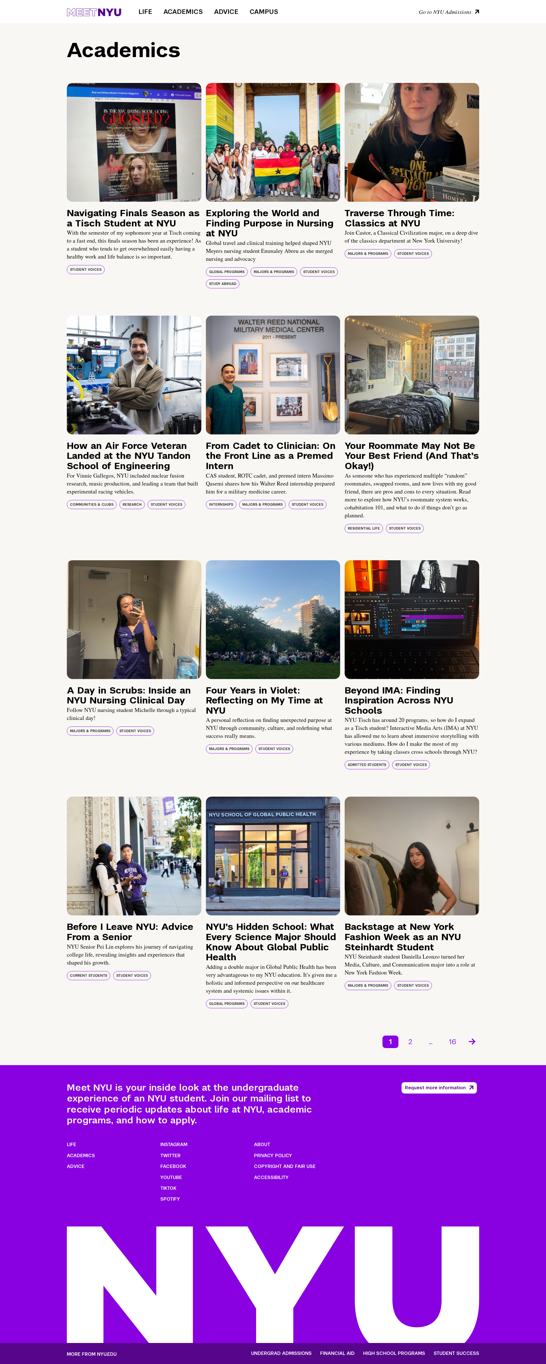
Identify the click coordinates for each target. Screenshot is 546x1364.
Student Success (456, 1353)
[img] (134, 142)
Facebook (173, 1166)
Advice (226, 11)
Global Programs (227, 272)
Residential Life (364, 528)
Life (145, 11)
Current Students (88, 975)
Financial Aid (337, 1353)
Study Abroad (222, 284)
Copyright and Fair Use (285, 1166)
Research (132, 504)
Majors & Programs (274, 272)
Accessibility (271, 1177)
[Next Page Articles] (472, 1041)
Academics (183, 11)
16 (452, 1041)
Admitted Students (367, 765)
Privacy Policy (273, 1156)
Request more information (435, 1088)
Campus (264, 11)
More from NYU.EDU (92, 1354)
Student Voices (86, 269)
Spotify (170, 1199)
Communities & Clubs (91, 504)
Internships (221, 504)
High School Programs (394, 1353)
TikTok (168, 1188)
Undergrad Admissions (281, 1353)
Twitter (170, 1156)
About (262, 1145)
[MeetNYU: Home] (94, 11)
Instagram (173, 1145)
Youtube (171, 1177)
